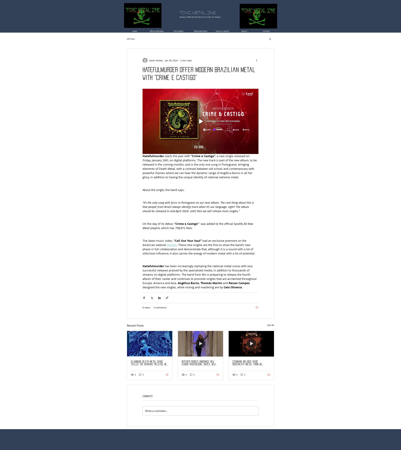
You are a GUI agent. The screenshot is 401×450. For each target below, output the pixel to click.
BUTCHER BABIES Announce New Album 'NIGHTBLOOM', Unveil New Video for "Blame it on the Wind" (199, 363)
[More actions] (256, 60)
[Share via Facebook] (144, 297)
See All (270, 325)
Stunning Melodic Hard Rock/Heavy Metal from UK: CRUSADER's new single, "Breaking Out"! (250, 363)
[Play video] (200, 121)
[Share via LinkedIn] (159, 297)
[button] (270, 39)
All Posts (131, 38)
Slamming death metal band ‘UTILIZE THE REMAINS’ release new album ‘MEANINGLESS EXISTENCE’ (149, 363)
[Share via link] (167, 297)
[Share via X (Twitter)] (151, 297)
